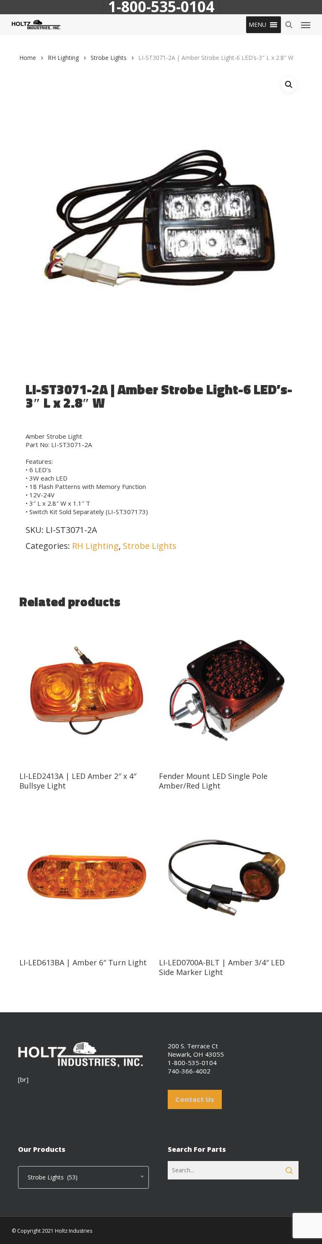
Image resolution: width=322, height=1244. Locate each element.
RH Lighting (63, 58)
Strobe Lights (109, 58)
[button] (257, 24)
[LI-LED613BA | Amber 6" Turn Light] (87, 877)
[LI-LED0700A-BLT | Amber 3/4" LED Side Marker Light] (227, 877)
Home (27, 58)
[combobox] (83, 1177)
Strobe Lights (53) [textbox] (50, 1177)
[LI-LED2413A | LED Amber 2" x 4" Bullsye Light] (87, 690)
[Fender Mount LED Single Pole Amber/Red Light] (227, 690)
